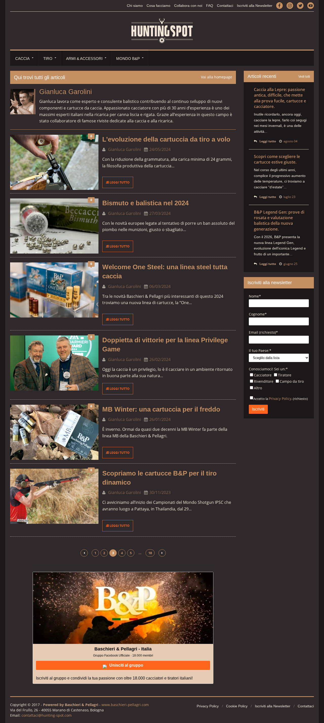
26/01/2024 (160, 419)
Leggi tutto (119, 182)
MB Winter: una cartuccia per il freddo (161, 409)
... (139, 553)
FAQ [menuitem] (209, 6)
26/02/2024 (160, 359)
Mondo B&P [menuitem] (128, 58)
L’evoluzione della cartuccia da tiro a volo (166, 139)
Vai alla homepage (216, 77)
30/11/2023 (160, 492)
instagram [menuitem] (290, 5)
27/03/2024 (160, 213)
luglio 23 (289, 197)
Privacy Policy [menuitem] (208, 706)
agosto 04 (290, 141)
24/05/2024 (160, 149)
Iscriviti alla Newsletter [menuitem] (254, 6)
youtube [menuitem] (310, 5)
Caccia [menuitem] (22, 58)
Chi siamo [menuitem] (135, 6)
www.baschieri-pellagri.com (125, 704)
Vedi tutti (304, 76)
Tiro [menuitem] (47, 58)
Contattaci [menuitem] (225, 6)
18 (150, 553)
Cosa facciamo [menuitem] (158, 6)
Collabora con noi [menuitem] (188, 6)
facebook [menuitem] (279, 5)
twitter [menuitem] (300, 5)
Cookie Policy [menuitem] (237, 706)
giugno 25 (290, 264)
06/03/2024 (160, 286)
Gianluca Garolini (124, 149)
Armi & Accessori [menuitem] (84, 58)
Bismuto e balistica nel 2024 (145, 203)
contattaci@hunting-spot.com (47, 715)
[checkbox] (279, 382)
